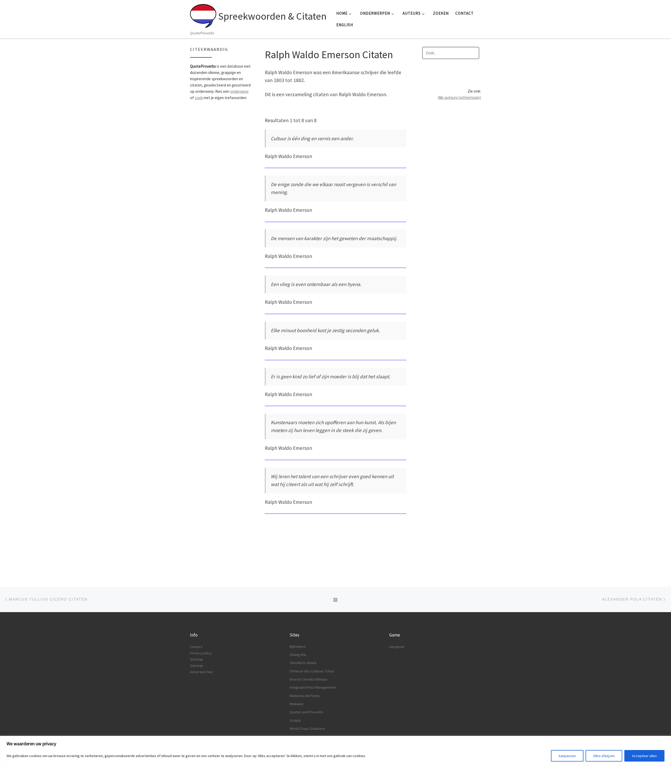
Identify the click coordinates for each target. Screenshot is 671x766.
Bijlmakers (298, 646)
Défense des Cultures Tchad (312, 671)
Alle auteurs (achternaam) (459, 97)
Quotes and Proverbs (306, 712)
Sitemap (196, 659)
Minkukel (296, 704)
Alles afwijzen (604, 755)
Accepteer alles (644, 755)
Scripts (295, 720)
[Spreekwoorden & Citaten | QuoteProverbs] (203, 14)
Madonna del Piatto (305, 695)
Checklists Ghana (303, 662)
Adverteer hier (201, 672)
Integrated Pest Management (313, 687)
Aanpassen (567, 755)
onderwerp (239, 91)
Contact (196, 646)
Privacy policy (201, 653)
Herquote (396, 646)
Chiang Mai (298, 654)
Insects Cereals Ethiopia (308, 679)
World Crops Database (307, 728)
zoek (199, 97)
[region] (335, 751)
